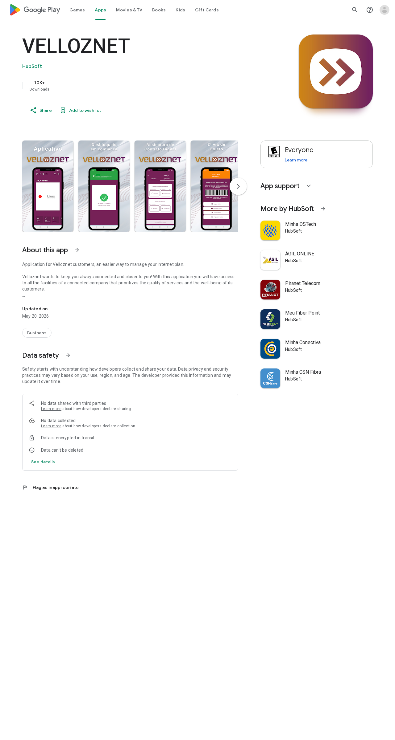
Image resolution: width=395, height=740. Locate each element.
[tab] (77, 10)
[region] (145, 85)
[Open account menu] (384, 9)
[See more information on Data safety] (67, 355)
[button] (47, 186)
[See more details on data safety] (43, 461)
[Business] (37, 332)
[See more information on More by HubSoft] (323, 208)
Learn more (51, 409)
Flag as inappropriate (50, 487)
